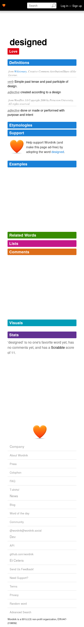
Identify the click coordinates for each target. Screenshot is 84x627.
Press (13, 464)
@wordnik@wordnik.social (26, 530)
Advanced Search (20, 612)
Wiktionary (20, 71)
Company (17, 446)
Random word (18, 603)
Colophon (15, 472)
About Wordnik (19, 455)
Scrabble (58, 347)
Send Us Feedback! (22, 569)
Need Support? (19, 578)
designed (57, 151)
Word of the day (19, 513)
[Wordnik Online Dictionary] (4, 5)
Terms (13, 586)
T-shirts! (14, 490)
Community (17, 522)
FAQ (12, 481)
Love (13, 51)
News (14, 495)
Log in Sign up (71, 6)
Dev (13, 536)
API (12, 545)
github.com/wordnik (21, 554)
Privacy (14, 595)
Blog (12, 505)
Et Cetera (17, 560)
